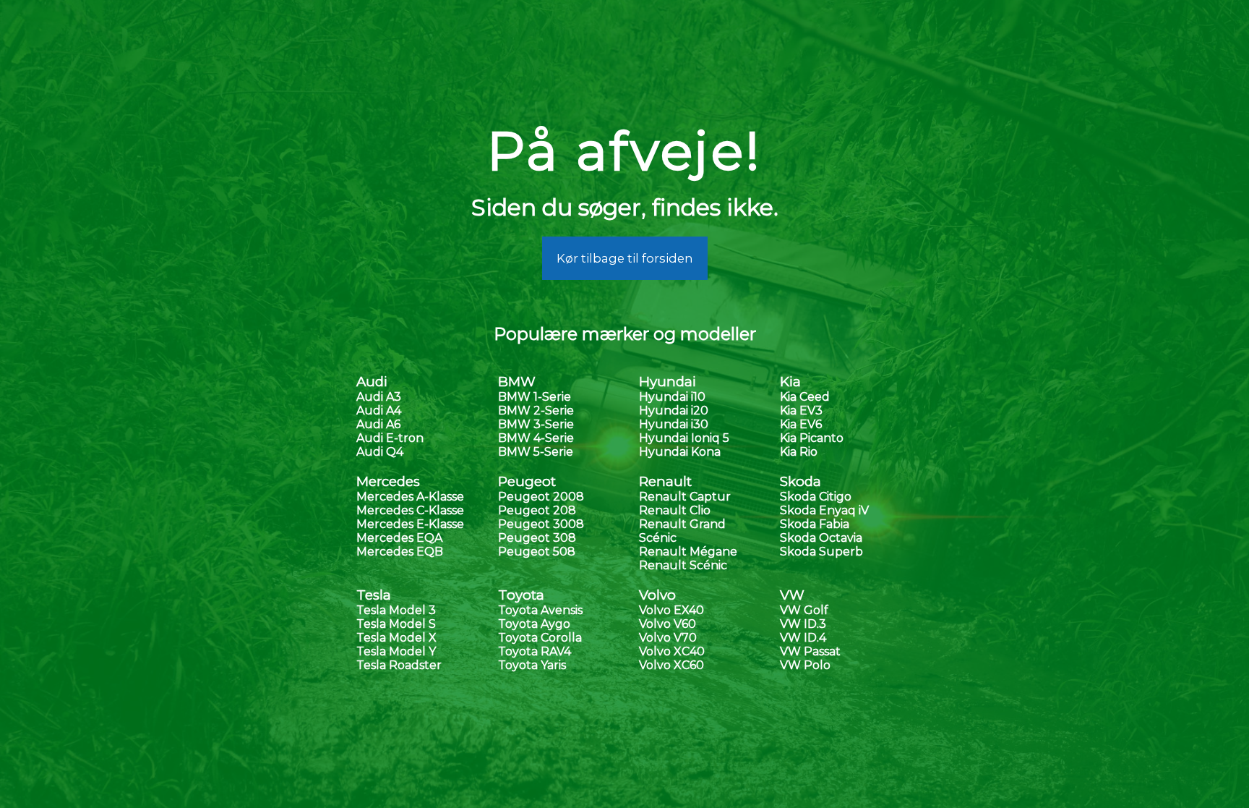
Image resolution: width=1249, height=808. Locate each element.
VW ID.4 (803, 638)
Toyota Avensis (540, 610)
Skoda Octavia (821, 538)
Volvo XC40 (672, 651)
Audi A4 (378, 410)
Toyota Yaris (532, 665)
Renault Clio (675, 510)
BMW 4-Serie (536, 438)
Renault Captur (685, 496)
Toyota (521, 595)
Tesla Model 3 (396, 610)
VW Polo (805, 665)
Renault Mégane (688, 551)
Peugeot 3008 (541, 524)
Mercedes (388, 481)
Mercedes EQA (399, 538)
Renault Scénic (683, 565)
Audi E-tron (390, 438)
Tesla (373, 595)
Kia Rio (798, 452)
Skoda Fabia (814, 524)
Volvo (657, 595)
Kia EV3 (801, 410)
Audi (371, 381)
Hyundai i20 (673, 410)
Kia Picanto (812, 438)
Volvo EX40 (671, 610)
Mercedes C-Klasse (410, 510)
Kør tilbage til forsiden (625, 258)
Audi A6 (378, 424)
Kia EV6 (801, 424)
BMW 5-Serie (535, 452)
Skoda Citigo (815, 496)
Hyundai (667, 381)
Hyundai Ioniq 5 (684, 438)
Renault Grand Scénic (682, 531)
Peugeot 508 (536, 551)
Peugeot (527, 481)
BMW (517, 381)
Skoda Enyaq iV (824, 510)
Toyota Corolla (540, 638)
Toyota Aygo (534, 624)
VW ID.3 (803, 624)
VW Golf (804, 610)
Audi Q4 (379, 452)
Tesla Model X (396, 638)
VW (792, 595)
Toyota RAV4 (534, 651)
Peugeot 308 (537, 538)
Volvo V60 (667, 624)
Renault (665, 481)
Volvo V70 (668, 638)
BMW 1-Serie (534, 397)
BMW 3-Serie (536, 424)
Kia (790, 381)
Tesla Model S (396, 624)
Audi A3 (378, 397)
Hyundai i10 (672, 397)
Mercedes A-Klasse (410, 496)
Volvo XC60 (671, 665)
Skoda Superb (821, 551)
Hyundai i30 (673, 424)
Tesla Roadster (399, 665)
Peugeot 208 (537, 510)
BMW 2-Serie (536, 410)
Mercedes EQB (399, 551)
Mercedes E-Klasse (410, 524)
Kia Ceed (805, 397)
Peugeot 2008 (541, 496)
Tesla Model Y (396, 651)
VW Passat (810, 651)
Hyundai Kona (680, 452)
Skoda (800, 481)
